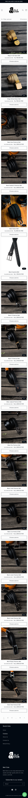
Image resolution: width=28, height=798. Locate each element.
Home (4, 730)
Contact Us (6, 740)
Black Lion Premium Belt (14, 531)
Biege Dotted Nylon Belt (13, 99)
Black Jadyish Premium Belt (14, 402)
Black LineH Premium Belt (14, 488)
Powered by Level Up (17, 795)
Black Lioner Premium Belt (14, 575)
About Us (5, 737)
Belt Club (11, 795)
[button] (2, 10)
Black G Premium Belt (14, 315)
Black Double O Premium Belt (14, 185)
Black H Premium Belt (14, 358)
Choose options (14, 61)
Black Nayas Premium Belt (14, 661)
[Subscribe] (22, 784)
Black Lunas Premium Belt (14, 618)
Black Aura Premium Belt (14, 142)
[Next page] (24, 718)
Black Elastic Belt (14, 228)
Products (5, 733)
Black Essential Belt (14, 272)
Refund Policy (6, 743)
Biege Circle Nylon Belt (14, 55)
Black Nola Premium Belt (14, 704)
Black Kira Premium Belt (14, 445)
